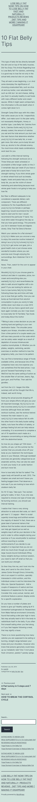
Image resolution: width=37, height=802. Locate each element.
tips (22, 671)
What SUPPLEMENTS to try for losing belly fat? (18, 740)
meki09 (5, 669)
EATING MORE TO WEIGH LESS (12, 737)
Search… (4, 717)
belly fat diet (16, 671)
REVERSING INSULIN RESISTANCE (14, 743)
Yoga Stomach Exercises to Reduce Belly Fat (17, 749)
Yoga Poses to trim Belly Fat (11, 746)
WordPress (20, 794)
